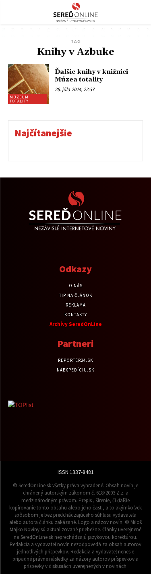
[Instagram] (75, 247)
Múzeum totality (19, 99)
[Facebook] (61, 247)
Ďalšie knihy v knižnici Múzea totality (91, 75)
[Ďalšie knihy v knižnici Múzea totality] (28, 84)
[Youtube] (90, 247)
